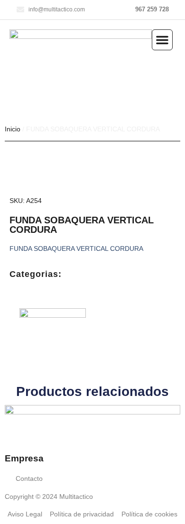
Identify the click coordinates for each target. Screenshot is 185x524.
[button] (162, 39)
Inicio (12, 129)
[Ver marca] (52, 315)
